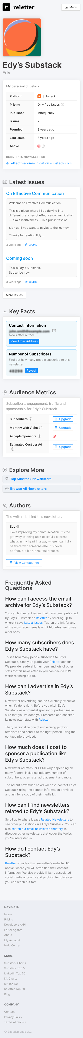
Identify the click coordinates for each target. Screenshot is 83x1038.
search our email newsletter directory (37, 829)
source (32, 244)
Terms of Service (15, 1022)
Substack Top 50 (15, 968)
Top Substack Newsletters (30, 479)
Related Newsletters (55, 819)
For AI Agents (13, 930)
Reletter (41, 618)
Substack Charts (15, 963)
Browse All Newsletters (28, 489)
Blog (7, 994)
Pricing (8, 919)
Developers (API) (15, 924)
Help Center (12, 945)
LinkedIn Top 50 (14, 973)
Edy (6, 72)
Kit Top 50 (11, 983)
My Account (12, 940)
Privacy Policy (13, 1017)
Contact (9, 1011)
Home (8, 914)
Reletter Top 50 (14, 989)
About (8, 935)
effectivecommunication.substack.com (41, 163)
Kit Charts (10, 978)
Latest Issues (33, 622)
